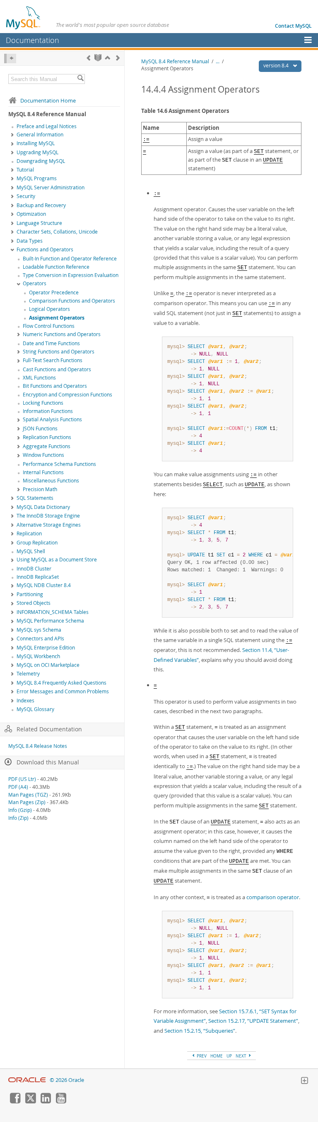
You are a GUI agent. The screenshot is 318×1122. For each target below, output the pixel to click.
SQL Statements (35, 497)
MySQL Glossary (35, 709)
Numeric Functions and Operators (62, 334)
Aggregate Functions (46, 446)
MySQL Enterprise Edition (46, 647)
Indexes (25, 700)
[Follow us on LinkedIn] (45, 1101)
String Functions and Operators (58, 351)
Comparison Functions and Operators (72, 300)
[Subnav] (12, 135)
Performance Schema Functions (59, 464)
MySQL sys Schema (39, 629)
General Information (40, 134)
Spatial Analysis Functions (52, 419)
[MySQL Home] (23, 17)
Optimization (31, 213)
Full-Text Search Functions (52, 360)
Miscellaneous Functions (51, 480)
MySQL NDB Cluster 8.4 (44, 585)
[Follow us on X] (30, 1101)
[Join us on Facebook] (15, 1101)
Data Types (30, 240)
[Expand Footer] (304, 1081)
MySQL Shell (31, 551)
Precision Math (40, 489)
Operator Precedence (54, 292)
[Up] (107, 58)
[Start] (97, 58)
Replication (29, 533)
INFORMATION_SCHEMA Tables (53, 612)
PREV (201, 1056)
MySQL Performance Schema (50, 620)
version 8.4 (276, 65)
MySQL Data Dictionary (43, 507)
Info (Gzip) (20, 810)
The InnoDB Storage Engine (48, 515)
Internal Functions (43, 472)
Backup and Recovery (41, 205)
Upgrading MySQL (37, 152)
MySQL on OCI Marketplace (48, 664)
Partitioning (30, 594)
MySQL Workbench (38, 656)
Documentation (32, 40)
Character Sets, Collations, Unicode (57, 231)
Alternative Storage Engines (49, 524)
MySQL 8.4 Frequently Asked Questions (61, 682)
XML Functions (39, 377)
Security (26, 196)
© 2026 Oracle (67, 1080)
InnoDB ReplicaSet (38, 576)
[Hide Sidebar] (10, 58)
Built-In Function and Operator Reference (70, 258)
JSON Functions (40, 428)
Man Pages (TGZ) (28, 795)
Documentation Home (48, 100)
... (217, 61)
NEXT (242, 1056)
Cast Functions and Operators (57, 369)
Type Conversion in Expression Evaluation (70, 275)
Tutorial (25, 169)
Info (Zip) (18, 818)
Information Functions (48, 411)
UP (229, 1056)
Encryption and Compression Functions (67, 394)
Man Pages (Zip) (27, 802)
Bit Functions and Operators (55, 385)
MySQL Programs (37, 178)
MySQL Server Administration (50, 187)
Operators (34, 283)
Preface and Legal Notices (47, 126)
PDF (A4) (18, 787)
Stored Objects (34, 602)
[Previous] (88, 58)
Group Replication (37, 542)
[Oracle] (27, 1080)
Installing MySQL (36, 143)
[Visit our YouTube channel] (60, 1101)
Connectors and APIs (40, 638)
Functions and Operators (45, 249)
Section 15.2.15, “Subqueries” (199, 1030)
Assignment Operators (56, 317)
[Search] (80, 79)
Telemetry (28, 673)
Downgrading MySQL (41, 161)
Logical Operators (49, 309)
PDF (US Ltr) (22, 779)
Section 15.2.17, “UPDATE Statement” (253, 1020)
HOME (216, 1056)
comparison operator (272, 897)
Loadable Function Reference (56, 266)
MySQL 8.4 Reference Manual (175, 61)
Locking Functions (43, 402)
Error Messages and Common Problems (63, 691)
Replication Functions (47, 437)
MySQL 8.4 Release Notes (37, 746)
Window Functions (43, 454)
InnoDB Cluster (34, 568)
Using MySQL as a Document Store (57, 559)
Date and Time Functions (51, 343)
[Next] (117, 58)
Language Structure (39, 223)
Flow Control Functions (49, 325)
